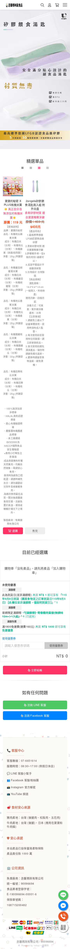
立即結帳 (36, 670)
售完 (35, 531)
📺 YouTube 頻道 (17, 794)
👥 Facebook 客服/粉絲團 (23, 780)
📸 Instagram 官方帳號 (21, 787)
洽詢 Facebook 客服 (36, 715)
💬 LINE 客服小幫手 (19, 773)
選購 (15, 531)
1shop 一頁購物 (41, 945)
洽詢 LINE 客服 (36, 705)
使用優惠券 (9, 638)
